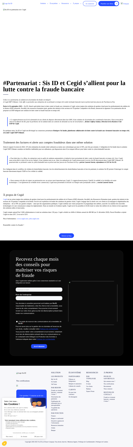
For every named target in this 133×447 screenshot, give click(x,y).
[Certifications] (23, 385)
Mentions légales (72, 442)
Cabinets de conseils (74, 386)
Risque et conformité (57, 418)
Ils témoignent (73, 397)
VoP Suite (54, 384)
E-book (88, 384)
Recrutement (107, 386)
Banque (53, 430)
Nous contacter (108, 389)
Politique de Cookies (102, 442)
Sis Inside (54, 382)
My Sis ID (54, 379)
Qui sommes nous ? (109, 381)
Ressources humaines (57, 425)
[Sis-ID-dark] (7, 3)
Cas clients (89, 386)
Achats (53, 428)
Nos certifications (109, 384)
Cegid (5, 199)
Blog (87, 381)
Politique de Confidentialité (86, 442)
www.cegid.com (22, 219)
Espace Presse (90, 391)
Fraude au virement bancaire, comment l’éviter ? (57, 392)
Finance (53, 416)
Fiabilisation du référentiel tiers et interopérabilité (56, 403)
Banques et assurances (75, 384)
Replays (88, 389)
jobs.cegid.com (34, 219)
